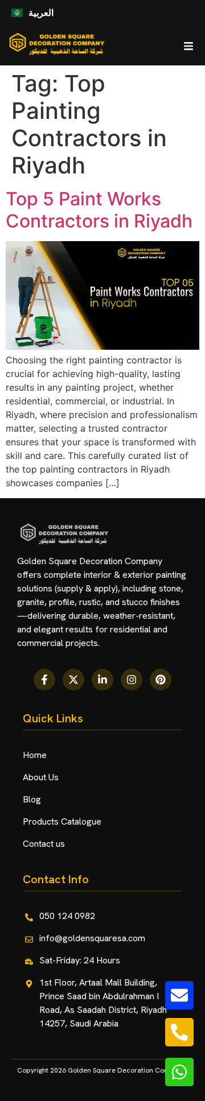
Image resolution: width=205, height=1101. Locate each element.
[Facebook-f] (44, 679)
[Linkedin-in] (102, 679)
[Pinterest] (160, 679)
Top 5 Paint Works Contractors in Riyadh (99, 209)
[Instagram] (131, 679)
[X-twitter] (73, 679)
